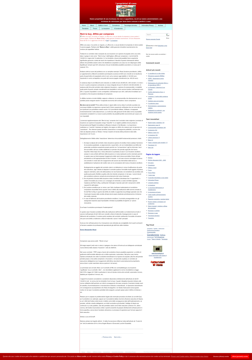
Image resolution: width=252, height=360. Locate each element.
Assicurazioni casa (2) (154, 125)
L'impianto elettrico (153, 183)
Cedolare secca (161, 228)
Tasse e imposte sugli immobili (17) (158, 142)
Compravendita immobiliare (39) (157, 127)
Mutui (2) (150, 140)
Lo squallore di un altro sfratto (156, 73)
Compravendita (151, 232)
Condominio (153, 234)
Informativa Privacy (148, 25)
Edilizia (162, 235)
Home (84, 25)
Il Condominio (118, 28)
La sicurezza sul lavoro (154, 192)
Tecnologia (164, 239)
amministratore (150, 228)
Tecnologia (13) (152, 145)
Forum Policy (151, 173)
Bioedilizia (156, 228)
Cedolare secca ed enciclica (156, 101)
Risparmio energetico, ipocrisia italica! (158, 199)
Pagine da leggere (153, 154)
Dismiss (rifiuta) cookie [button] (221, 356)
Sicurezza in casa (153, 213)
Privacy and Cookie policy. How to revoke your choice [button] (189, 356)
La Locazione (159, 237)
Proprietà (149, 239)
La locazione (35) (153, 135)
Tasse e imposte (156, 239)
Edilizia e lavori (103, 25)
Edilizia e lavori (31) (153, 132)
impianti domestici (150, 237)
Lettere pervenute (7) (154, 137)
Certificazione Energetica (153, 230)
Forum (95, 28)
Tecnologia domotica (130, 25)
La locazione (106, 28)
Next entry (117, 337)
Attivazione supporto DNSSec (156, 76)
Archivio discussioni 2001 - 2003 (157, 160)
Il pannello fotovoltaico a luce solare (158, 178)
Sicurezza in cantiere (154, 211)
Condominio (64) (152, 130)
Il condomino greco (153, 103)
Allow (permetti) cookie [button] (240, 356)
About (92, 25)
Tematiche (85, 28)
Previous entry (107, 337)
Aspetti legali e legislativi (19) (156, 123)
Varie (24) (150, 147)
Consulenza (116, 25)
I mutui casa (151, 175)
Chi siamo (151, 163)
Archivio (160, 25)
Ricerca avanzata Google (153, 39)
